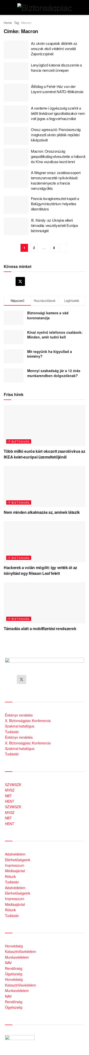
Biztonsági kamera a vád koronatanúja (47, 315)
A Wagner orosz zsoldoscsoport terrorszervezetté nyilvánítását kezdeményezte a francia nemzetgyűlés (55, 180)
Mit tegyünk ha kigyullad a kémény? (49, 354)
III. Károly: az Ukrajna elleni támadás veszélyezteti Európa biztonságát (54, 225)
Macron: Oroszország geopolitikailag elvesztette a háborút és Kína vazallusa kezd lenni (58, 156)
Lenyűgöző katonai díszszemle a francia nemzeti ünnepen (56, 67)
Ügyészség (13, 973)
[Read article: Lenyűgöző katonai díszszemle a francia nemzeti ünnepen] (16, 71)
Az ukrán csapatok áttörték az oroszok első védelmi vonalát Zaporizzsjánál (54, 48)
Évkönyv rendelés (19, 715)
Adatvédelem (15, 854)
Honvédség (14, 945)
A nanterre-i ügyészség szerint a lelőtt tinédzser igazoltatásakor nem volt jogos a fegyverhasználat (58, 113)
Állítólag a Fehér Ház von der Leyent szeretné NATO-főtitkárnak (57, 89)
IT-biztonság (19, 441)
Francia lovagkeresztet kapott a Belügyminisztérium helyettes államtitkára (55, 203)
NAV (8, 962)
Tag (16, 22)
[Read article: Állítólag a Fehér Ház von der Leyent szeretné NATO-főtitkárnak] (16, 93)
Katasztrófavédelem (20, 951)
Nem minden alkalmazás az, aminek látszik (42, 512)
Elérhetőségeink (17, 859)
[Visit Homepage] (44, 7)
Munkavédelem (17, 957)
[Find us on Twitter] (20, 281)
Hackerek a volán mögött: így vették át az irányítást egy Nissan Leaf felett (40, 570)
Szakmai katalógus (19, 726)
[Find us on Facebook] (8, 281)
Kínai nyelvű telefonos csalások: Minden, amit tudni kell (55, 335)
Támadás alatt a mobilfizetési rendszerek (40, 628)
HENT (9, 801)
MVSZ (10, 790)
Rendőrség (13, 968)
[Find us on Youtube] (32, 281)
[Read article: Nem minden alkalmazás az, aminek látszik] (44, 486)
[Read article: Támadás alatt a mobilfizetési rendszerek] (44, 602)
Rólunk (10, 876)
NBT (8, 795)
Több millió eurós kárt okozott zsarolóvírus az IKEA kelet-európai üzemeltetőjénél (44, 454)
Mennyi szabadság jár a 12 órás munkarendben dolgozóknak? (53, 373)
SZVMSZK (13, 784)
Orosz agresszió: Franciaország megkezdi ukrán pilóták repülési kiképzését (56, 134)
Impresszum (14, 865)
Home (8, 22)
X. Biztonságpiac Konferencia (28, 720)
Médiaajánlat (15, 870)
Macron (26, 22)
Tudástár (12, 731)
